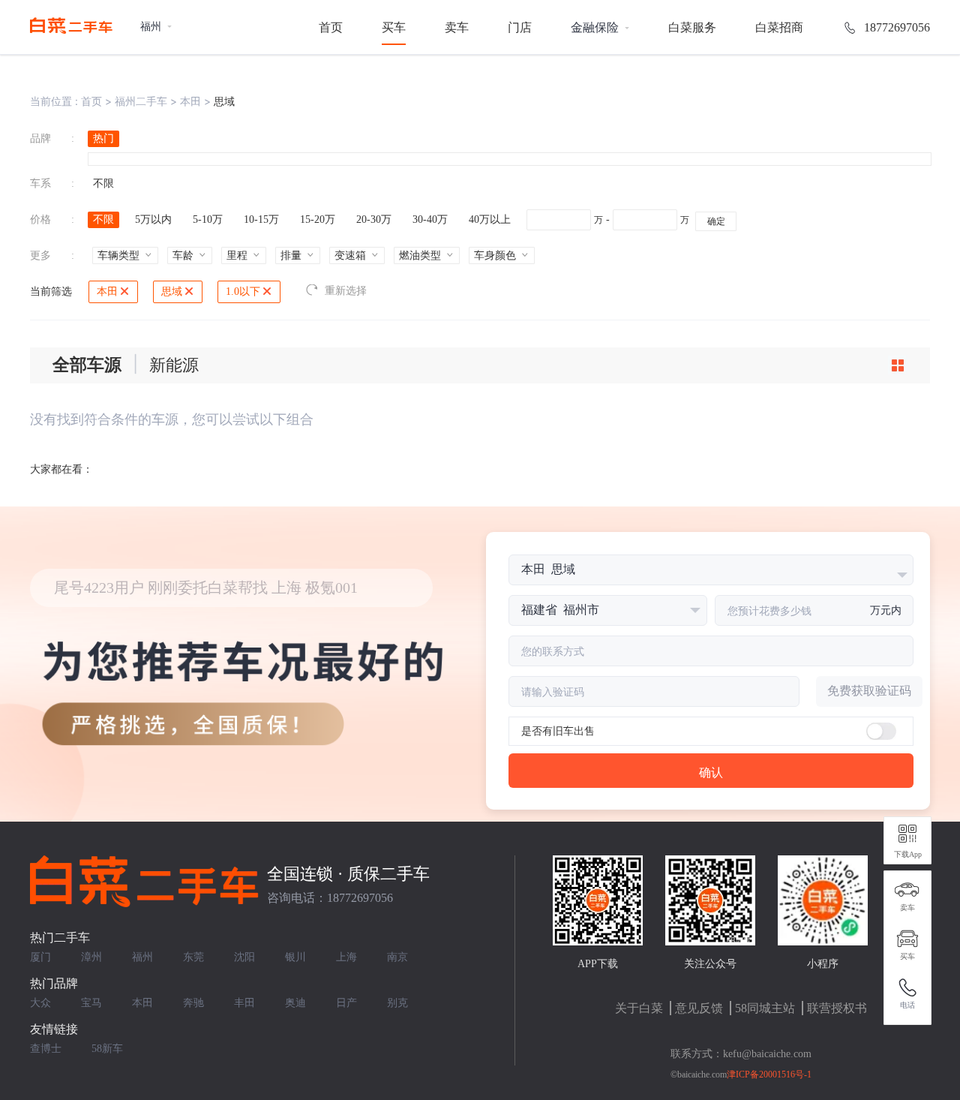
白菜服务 (692, 27)
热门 (103, 138)
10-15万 (261, 219)
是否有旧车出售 (558, 731)
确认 (711, 772)
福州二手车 (141, 101)
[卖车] (907, 890)
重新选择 (346, 290)
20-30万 (374, 219)
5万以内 (153, 219)
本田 (190, 101)
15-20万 (317, 219)
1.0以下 (243, 291)
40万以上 (490, 219)
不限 (103, 183)
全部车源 (87, 365)
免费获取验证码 (869, 690)
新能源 (174, 365)
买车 (394, 27)
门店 (520, 27)
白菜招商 (779, 27)
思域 (171, 291)
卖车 (457, 27)
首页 (331, 27)
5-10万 (208, 219)
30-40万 (430, 219)
